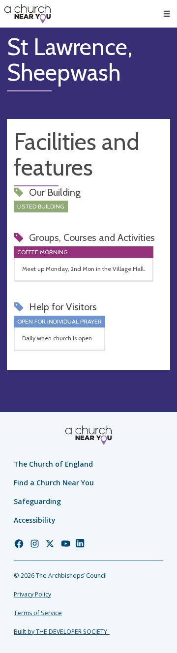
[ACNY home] (27, 14)
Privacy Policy (32, 594)
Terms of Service (38, 613)
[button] (166, 14)
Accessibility (35, 520)
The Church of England (53, 464)
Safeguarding (37, 501)
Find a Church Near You (54, 482)
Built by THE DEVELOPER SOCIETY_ (62, 631)
